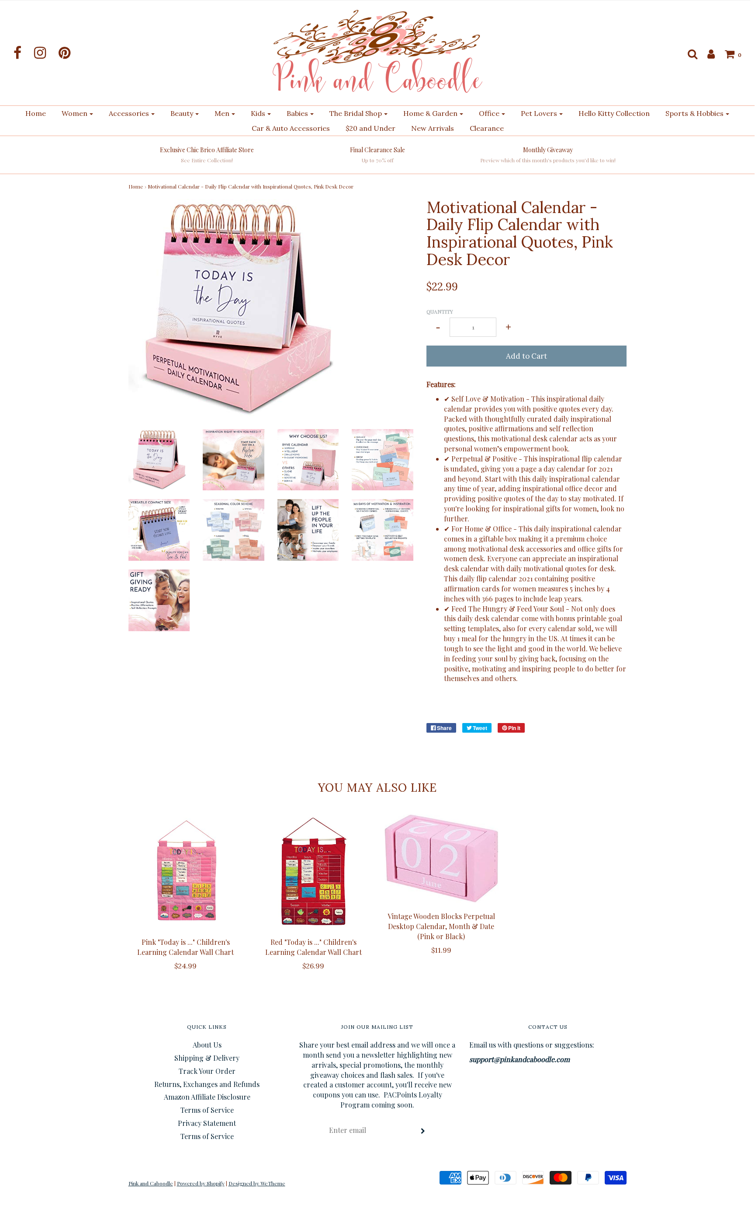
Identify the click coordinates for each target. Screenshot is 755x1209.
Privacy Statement (207, 1123)
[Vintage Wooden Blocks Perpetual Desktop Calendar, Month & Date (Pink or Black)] (441, 858)
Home (35, 113)
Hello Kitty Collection (614, 113)
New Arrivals (432, 128)
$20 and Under (370, 128)
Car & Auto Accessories (291, 128)
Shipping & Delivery (206, 1057)
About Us (207, 1044)
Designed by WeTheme (257, 1183)
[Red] (313, 871)
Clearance (487, 128)
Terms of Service (207, 1110)
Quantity (439, 311)
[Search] (688, 54)
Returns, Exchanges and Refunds (207, 1084)
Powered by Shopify (201, 1183)
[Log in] (707, 54)
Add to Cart (526, 356)
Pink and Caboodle (150, 1183)
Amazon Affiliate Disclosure (207, 1096)
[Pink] (185, 871)
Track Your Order (207, 1071)
